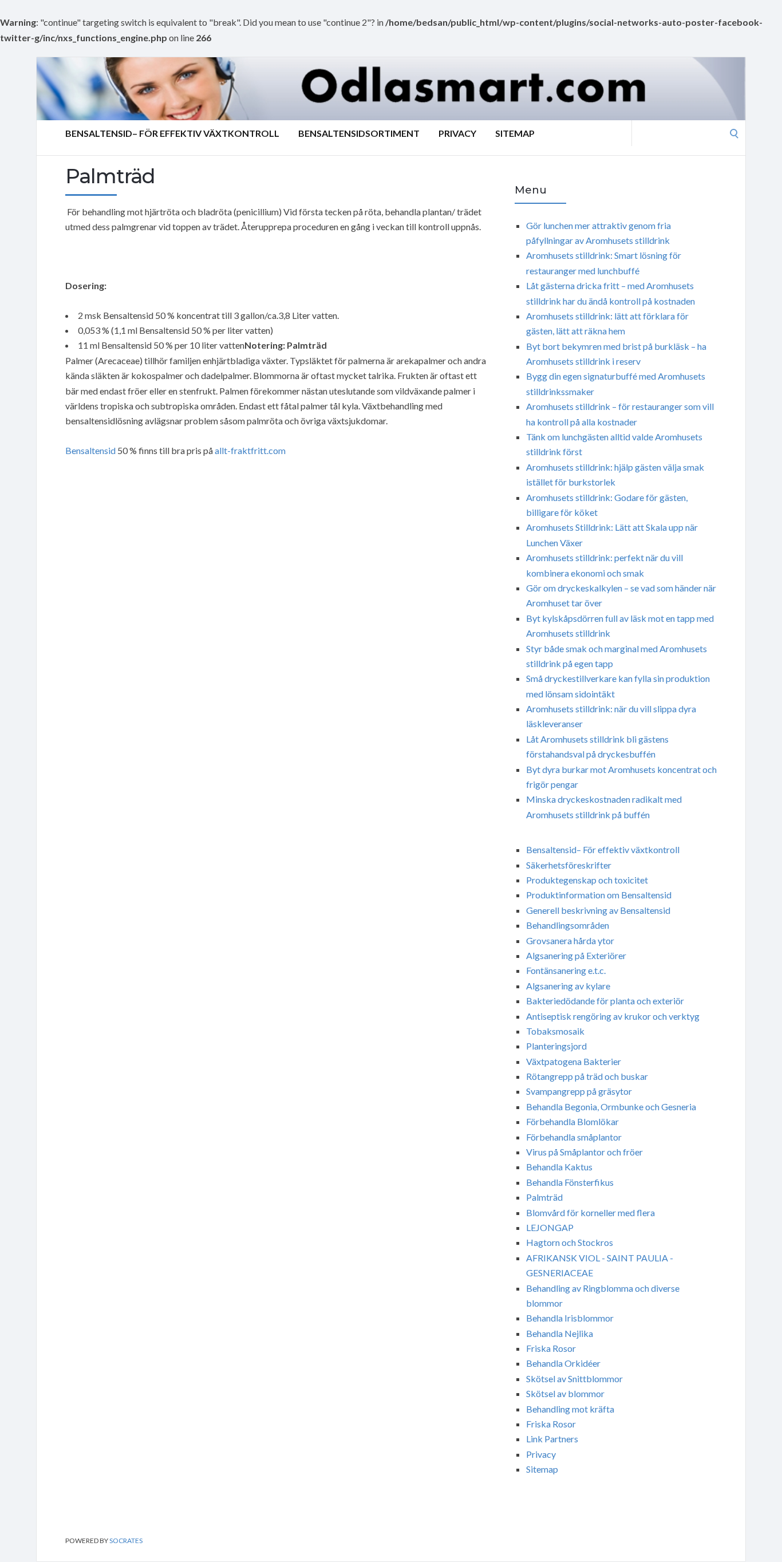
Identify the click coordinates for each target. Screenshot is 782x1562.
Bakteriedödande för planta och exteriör (605, 1000)
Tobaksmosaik (555, 1030)
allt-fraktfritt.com (250, 450)
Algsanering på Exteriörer (576, 955)
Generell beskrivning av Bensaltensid (598, 910)
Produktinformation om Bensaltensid (599, 894)
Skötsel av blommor (565, 1393)
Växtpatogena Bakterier (573, 1061)
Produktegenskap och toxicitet (587, 879)
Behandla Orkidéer (563, 1363)
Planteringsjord (556, 1045)
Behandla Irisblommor (570, 1317)
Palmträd (544, 1197)
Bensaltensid (90, 450)
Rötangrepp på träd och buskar (587, 1076)
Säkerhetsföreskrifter (568, 864)
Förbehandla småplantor (574, 1136)
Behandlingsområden (567, 925)
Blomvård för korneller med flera (590, 1212)
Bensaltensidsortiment (359, 133)
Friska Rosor (551, 1348)
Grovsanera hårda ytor (570, 940)
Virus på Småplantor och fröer (584, 1151)
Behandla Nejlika (559, 1333)
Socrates (126, 1540)
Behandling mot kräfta (570, 1408)
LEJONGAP (550, 1227)
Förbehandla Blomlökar (572, 1121)
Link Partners (552, 1438)
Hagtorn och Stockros (569, 1242)
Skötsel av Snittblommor (574, 1378)
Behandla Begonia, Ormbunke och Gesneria (611, 1106)
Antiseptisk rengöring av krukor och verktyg (613, 1016)
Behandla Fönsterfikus (570, 1182)
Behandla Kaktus (559, 1166)
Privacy (457, 133)
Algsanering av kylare (568, 985)
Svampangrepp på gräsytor (579, 1091)
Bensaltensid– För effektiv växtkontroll (172, 133)
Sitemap (515, 133)
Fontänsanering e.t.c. (566, 970)
